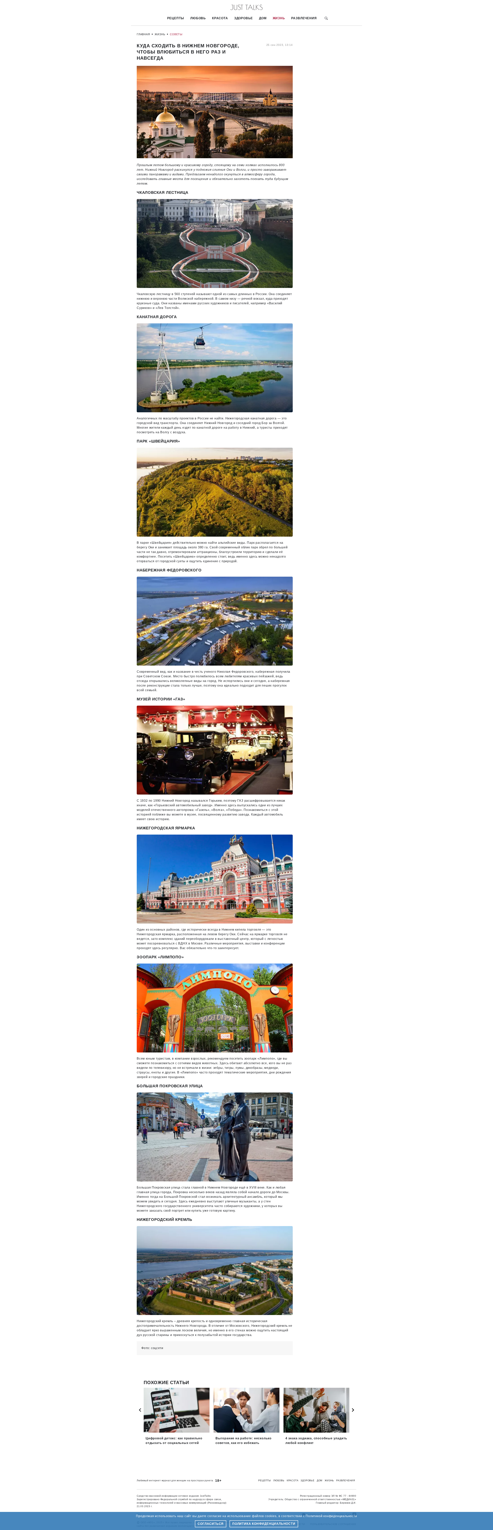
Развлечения (304, 18)
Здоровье (243, 18)
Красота (220, 18)
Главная (143, 34)
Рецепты (175, 18)
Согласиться (211, 1523)
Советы (176, 34)
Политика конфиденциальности (263, 1523)
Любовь (198, 18)
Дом (262, 18)
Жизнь (279, 18)
